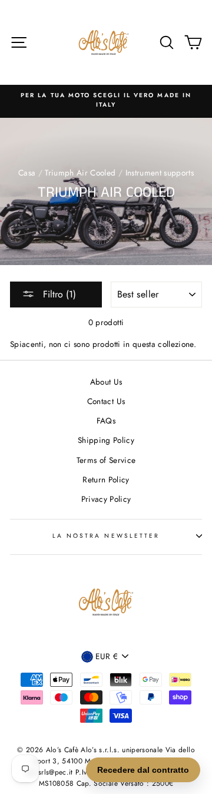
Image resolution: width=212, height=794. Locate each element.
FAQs (106, 420)
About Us (106, 382)
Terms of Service (106, 460)
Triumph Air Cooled (80, 172)
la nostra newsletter (106, 535)
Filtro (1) (58, 294)
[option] (106, 100)
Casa (26, 172)
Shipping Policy (106, 440)
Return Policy (105, 479)
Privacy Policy (106, 499)
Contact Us (106, 401)
